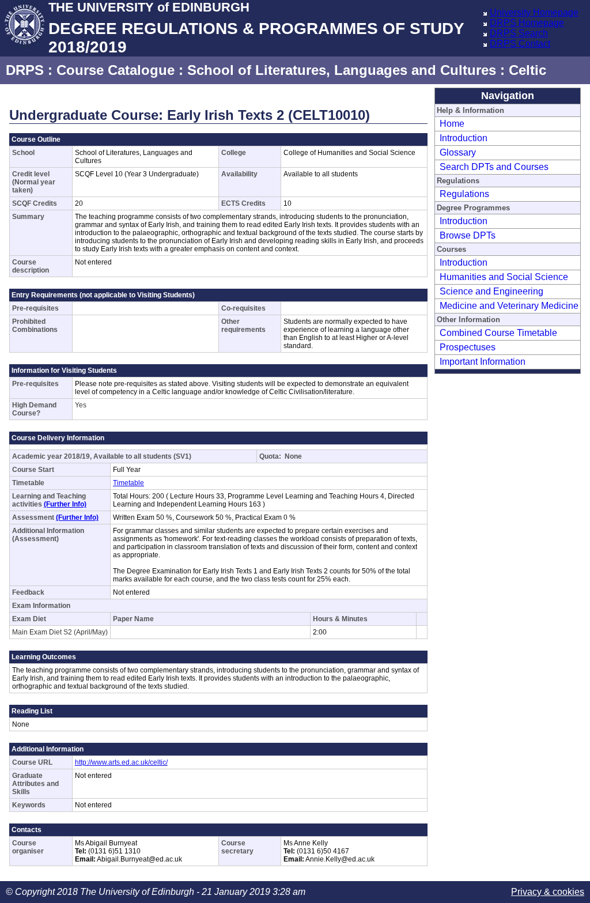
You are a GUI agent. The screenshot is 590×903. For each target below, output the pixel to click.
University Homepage (534, 12)
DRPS (25, 70)
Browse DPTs (468, 235)
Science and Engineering (491, 291)
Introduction (463, 138)
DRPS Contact (520, 43)
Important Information (482, 362)
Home (452, 124)
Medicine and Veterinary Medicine (509, 306)
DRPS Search (519, 33)
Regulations (464, 194)
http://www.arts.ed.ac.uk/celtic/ (121, 762)
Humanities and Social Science (504, 277)
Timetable (128, 483)
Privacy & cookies (547, 892)
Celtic (527, 70)
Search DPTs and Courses (494, 167)
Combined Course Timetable (498, 333)
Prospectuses (468, 347)
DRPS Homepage (527, 23)
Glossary (458, 152)
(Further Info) (65, 504)
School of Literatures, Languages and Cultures (341, 70)
